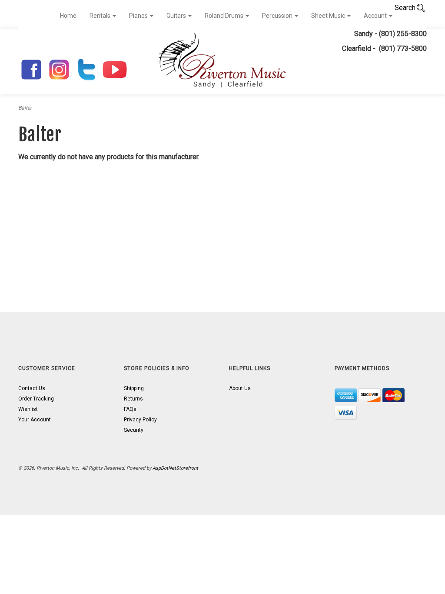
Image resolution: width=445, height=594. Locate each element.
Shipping (134, 388)
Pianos (139, 15)
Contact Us (31, 388)
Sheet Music (328, 15)
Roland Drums (225, 15)
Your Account (34, 420)
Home (68, 15)
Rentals (101, 15)
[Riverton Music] (222, 62)
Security (133, 430)
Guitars (176, 15)
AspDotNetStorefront (175, 468)
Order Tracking (36, 399)
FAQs (130, 409)
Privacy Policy (140, 420)
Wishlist (28, 409)
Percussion (278, 15)
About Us (240, 388)
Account (376, 15)
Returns (133, 399)
